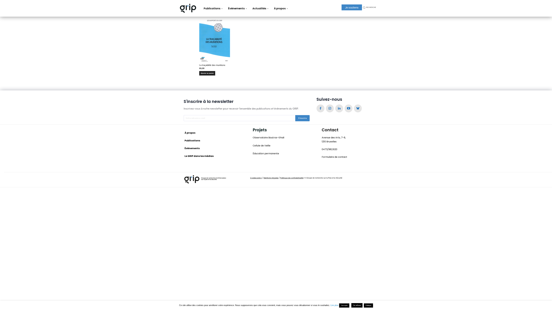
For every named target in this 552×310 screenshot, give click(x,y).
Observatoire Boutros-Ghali (268, 137)
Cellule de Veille (261, 145)
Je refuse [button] (357, 305)
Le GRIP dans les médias (199, 156)
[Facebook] (320, 108)
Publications (192, 140)
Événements (192, 148)
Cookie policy (256, 178)
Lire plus (334, 305)
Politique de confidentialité (291, 178)
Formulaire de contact (334, 157)
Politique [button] (368, 305)
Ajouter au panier (207, 73)
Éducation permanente (266, 153)
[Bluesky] (358, 108)
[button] (369, 7)
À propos (190, 132)
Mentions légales (271, 178)
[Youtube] (348, 108)
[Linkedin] (339, 108)
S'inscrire (302, 118)
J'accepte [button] (344, 305)
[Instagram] (330, 108)
